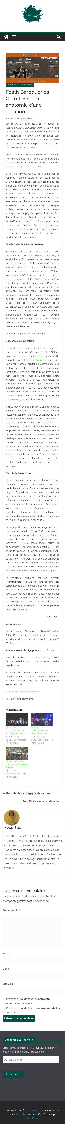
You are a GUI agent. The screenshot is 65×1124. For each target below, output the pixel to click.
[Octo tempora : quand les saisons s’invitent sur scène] (17, 719)
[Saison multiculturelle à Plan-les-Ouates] (42, 719)
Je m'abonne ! (13, 1074)
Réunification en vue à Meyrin (41, 801)
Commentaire (12, 910)
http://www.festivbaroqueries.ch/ (23, 691)
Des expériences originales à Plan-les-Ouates (17, 764)
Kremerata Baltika (33, 360)
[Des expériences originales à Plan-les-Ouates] (17, 753)
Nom (6, 953)
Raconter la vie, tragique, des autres (28, 793)
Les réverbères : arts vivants (20, 85)
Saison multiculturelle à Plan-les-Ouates (39, 730)
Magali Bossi (28, 118)
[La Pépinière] (6, 37)
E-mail (7, 968)
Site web (8, 983)
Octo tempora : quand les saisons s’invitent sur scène (15, 730)
